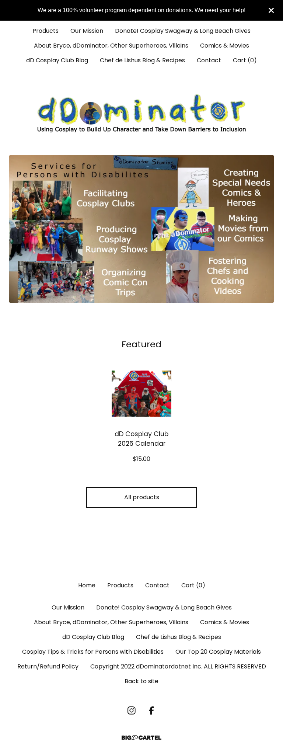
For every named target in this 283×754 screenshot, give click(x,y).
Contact (209, 60)
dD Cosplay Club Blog (57, 60)
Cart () (245, 60)
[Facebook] (151, 710)
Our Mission (86, 31)
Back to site (141, 681)
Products (45, 31)
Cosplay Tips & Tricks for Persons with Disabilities (93, 651)
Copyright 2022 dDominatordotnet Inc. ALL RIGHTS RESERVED (178, 666)
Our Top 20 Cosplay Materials (218, 651)
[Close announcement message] (271, 10)
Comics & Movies (224, 45)
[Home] (141, 113)
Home (86, 585)
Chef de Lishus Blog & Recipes (142, 60)
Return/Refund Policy (47, 666)
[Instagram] (132, 710)
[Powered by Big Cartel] (141, 737)
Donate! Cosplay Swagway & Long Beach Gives (183, 31)
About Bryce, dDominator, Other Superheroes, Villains (111, 45)
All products (141, 497)
